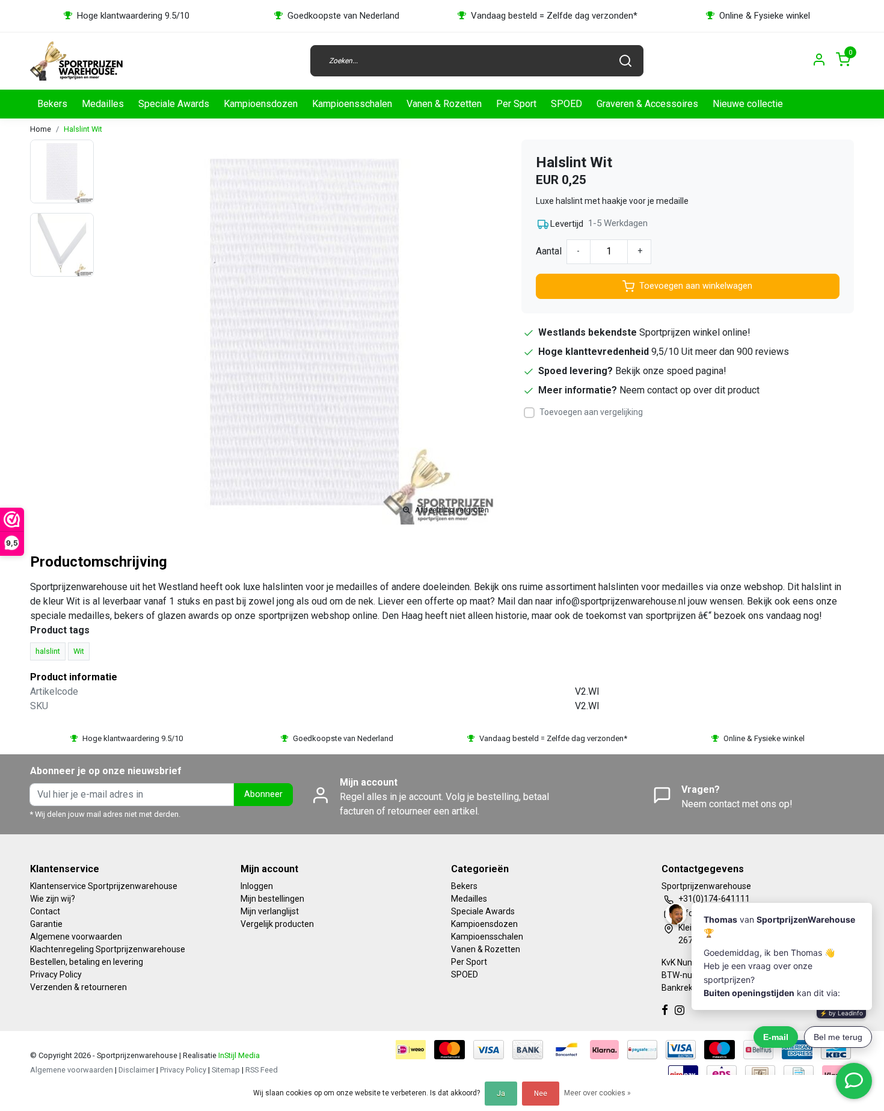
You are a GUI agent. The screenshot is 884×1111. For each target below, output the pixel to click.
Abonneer (263, 794)
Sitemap (226, 1069)
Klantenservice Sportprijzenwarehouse (103, 886)
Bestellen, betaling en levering (86, 962)
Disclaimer (136, 1069)
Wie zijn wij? (52, 898)
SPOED (566, 103)
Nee (540, 1093)
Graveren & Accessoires (647, 103)
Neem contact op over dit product (689, 390)
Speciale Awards (173, 103)
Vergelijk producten (277, 924)
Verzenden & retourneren (78, 987)
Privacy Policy (56, 974)
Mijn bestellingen (272, 898)
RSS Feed (261, 1069)
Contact (45, 911)
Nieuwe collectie (748, 103)
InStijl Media (238, 1055)
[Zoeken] (625, 61)
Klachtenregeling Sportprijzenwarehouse (107, 949)
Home (40, 129)
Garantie (46, 924)
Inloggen (257, 886)
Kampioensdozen (261, 103)
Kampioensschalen (352, 103)
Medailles (103, 103)
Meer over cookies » (597, 1093)
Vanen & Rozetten (444, 103)
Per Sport (516, 103)
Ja (501, 1093)
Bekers (52, 103)
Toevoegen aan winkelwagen (695, 286)
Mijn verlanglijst (270, 911)
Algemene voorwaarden (76, 936)
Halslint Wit (83, 129)
